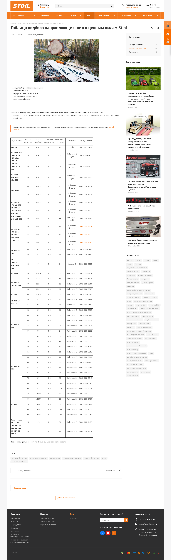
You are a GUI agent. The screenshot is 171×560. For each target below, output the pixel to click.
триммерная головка (134, 338)
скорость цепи (152, 335)
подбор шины (144, 324)
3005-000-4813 (85, 242)
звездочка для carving (134, 294)
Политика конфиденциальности (19, 535)
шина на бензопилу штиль (136, 368)
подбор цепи (131, 324)
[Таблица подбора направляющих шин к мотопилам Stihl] (66, 60)
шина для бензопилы (19, 458)
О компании (15, 518)
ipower (155, 260)
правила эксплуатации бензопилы (139, 331)
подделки (130, 327)
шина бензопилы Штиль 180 (137, 357)
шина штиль (145, 372)
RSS (158, 27)
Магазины (14, 531)
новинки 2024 (141, 305)
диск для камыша (133, 283)
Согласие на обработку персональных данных (20, 541)
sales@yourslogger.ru (148, 524)
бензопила (146, 272)
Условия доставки (47, 521)
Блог (72, 514)
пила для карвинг (133, 316)
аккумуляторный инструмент (137, 268)
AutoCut (129, 260)
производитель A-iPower (135, 335)
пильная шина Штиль (19, 462)
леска (129, 301)
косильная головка (133, 298)
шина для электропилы (38, 458)
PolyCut (129, 264)
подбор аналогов (152, 320)
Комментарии (19, 488)
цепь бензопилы (132, 342)
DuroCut (147, 260)
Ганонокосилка (132, 279)
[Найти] (111, 6)
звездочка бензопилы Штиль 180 (138, 290)
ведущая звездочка (145, 275)
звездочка (130, 286)
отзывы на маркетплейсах (149, 309)
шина (104, 458)
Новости (14, 521)
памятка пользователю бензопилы (139, 312)
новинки (130, 305)
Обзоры (73, 518)
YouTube (108, 533)
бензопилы (131, 275)
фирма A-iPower (150, 338)
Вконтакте (102, 533)
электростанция (132, 376)
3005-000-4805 (85, 226)
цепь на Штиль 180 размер (136, 353)
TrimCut (138, 264)
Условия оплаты (47, 518)
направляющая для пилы (72, 458)
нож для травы (132, 309)
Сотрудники (15, 524)
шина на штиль (132, 372)
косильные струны (150, 298)
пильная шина (55, 458)
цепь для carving (132, 350)
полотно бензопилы (92, 458)
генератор (145, 279)
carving (138, 260)
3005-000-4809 (85, 234)
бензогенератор (133, 272)
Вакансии (14, 528)
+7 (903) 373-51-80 (133, 5)
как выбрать (149, 294)
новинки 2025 (154, 305)
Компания (15, 514)
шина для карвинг (151, 361)
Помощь (44, 514)
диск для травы (147, 283)
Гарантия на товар (48, 524)
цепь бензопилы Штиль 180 (136, 346)
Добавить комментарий (66, 498)
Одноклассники (114, 533)
